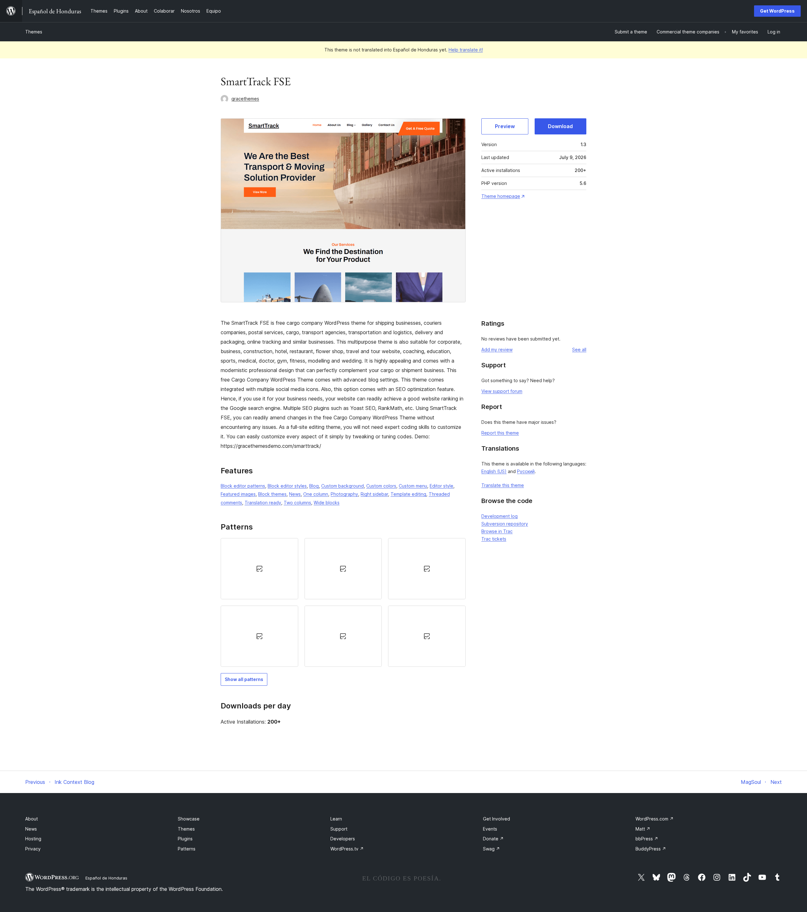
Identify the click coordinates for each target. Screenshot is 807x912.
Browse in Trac (497, 531)
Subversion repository (504, 523)
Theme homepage (500, 196)
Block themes (272, 494)
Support (338, 829)
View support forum (501, 391)
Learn (336, 818)
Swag (491, 848)
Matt (643, 829)
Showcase (189, 818)
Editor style (441, 486)
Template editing (408, 494)
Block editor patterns (243, 486)
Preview (505, 126)
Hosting (33, 838)
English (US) (494, 471)
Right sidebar (374, 494)
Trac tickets (493, 539)
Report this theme (500, 432)
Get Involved (496, 818)
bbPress (647, 838)
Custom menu (413, 486)
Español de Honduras (106, 877)
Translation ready (263, 502)
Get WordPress (777, 11)
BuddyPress (651, 848)
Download (560, 126)
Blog (314, 486)
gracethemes (245, 98)
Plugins (185, 838)
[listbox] (343, 602)
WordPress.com (655, 818)
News (295, 494)
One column (315, 494)
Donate (493, 838)
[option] (259, 568)
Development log (499, 516)
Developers (342, 838)
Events (490, 829)
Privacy (33, 848)
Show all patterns (244, 679)
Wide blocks (327, 502)
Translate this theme (502, 485)
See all (579, 349)
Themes (33, 31)
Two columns (297, 502)
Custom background (342, 486)
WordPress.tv (347, 848)
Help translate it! (466, 49)
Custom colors (381, 486)
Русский (526, 471)
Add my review (497, 349)
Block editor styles (287, 486)
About (31, 818)
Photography (344, 494)
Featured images (238, 494)
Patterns (186, 848)
